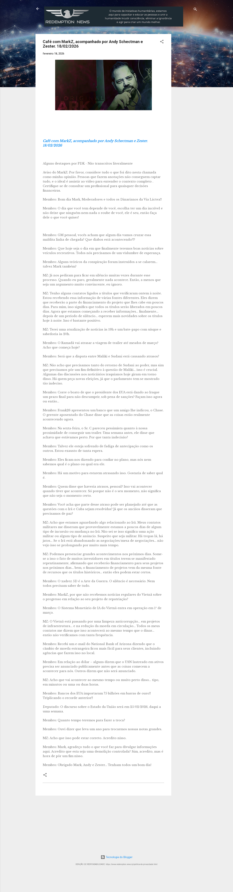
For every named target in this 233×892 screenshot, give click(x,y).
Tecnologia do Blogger (119, 857)
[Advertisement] (201, 56)
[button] (162, 42)
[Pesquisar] (195, 9)
